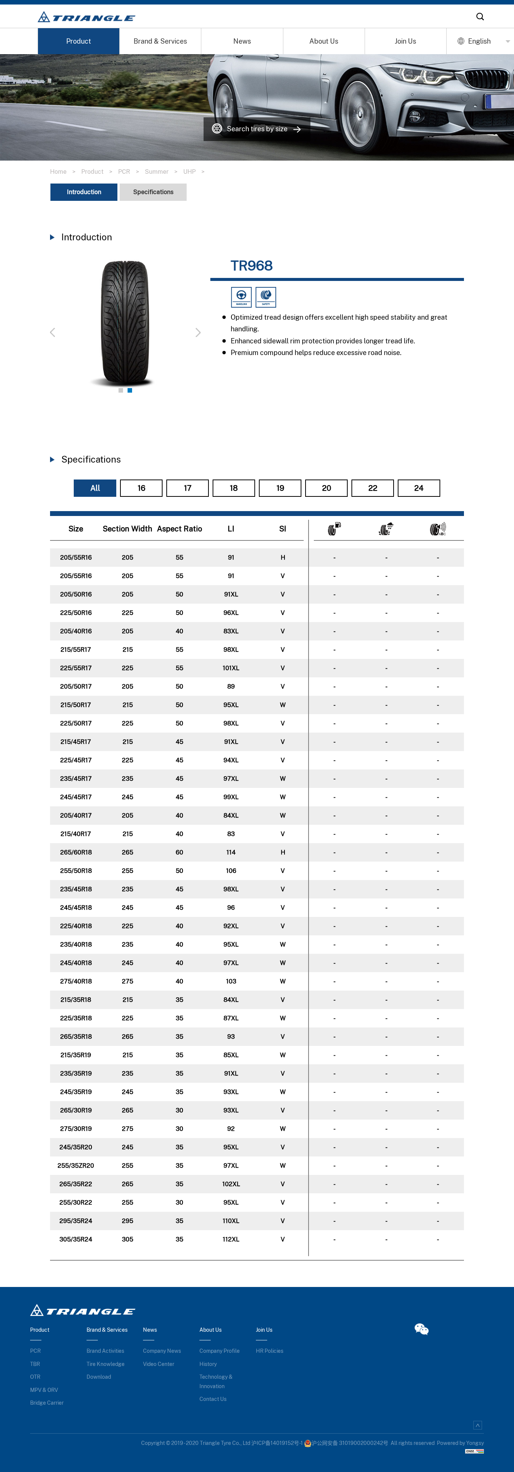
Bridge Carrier (47, 1403)
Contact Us (213, 1399)
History (208, 1364)
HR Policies (269, 1351)
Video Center (158, 1364)
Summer (161, 171)
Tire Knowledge (106, 1364)
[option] (125, 327)
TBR (35, 1364)
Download (99, 1377)
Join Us (405, 41)
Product (78, 41)
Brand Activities (105, 1351)
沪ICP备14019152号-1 (277, 1443)
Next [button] (178, 328)
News (242, 41)
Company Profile (219, 1351)
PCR (128, 171)
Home (63, 171)
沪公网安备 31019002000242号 (350, 1443)
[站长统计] (474, 1451)
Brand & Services (160, 41)
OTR (35, 1377)
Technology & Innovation (216, 1381)
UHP (194, 171)
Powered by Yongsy (460, 1443)
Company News (162, 1351)
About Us (323, 41)
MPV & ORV (44, 1390)
